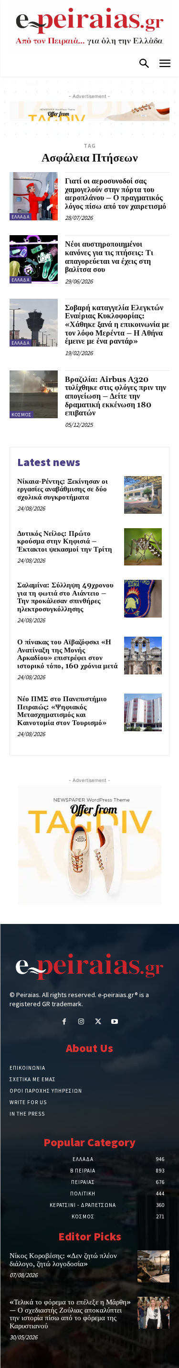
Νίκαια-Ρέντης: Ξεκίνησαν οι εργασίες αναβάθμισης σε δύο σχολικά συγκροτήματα (62, 489)
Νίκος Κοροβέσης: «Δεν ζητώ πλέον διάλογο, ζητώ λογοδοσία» (63, 1260)
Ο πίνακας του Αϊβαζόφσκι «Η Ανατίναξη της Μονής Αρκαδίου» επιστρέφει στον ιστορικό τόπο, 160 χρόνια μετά (67, 654)
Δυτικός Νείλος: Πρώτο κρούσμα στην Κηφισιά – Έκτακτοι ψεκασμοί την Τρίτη (64, 541)
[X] (98, 1022)
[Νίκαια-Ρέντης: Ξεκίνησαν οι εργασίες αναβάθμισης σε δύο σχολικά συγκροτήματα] (143, 495)
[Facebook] (64, 1022)
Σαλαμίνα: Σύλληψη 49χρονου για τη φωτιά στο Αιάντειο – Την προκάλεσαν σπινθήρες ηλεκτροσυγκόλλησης (65, 597)
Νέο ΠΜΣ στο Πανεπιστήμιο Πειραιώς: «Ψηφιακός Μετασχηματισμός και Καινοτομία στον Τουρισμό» (62, 711)
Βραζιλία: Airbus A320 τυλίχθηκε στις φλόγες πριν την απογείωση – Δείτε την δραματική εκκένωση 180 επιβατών (115, 396)
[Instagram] (81, 1022)
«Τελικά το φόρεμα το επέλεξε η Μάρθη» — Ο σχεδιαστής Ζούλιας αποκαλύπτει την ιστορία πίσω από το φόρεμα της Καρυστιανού (70, 1314)
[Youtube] (115, 1022)
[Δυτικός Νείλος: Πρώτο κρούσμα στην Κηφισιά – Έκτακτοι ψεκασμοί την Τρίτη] (143, 547)
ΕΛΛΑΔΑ (20, 217)
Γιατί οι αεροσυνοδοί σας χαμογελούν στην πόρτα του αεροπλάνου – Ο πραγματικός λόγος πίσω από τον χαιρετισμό (115, 193)
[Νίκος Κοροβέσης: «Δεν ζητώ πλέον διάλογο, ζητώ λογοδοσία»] (153, 1266)
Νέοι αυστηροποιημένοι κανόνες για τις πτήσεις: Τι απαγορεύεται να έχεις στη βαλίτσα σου (109, 256)
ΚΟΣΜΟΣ (21, 415)
